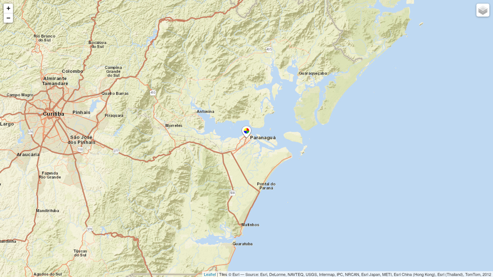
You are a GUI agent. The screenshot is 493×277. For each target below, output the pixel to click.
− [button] (8, 18)
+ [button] (8, 8)
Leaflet (210, 274)
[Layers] (482, 10)
